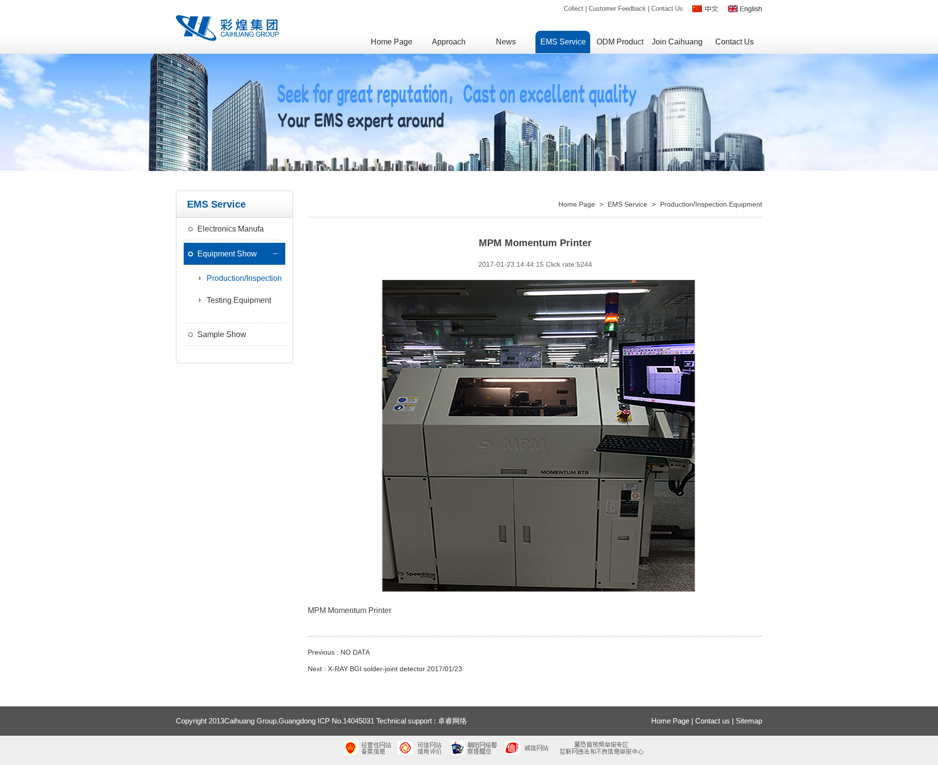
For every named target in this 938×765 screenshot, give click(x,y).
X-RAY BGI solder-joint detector (376, 669)
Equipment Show (227, 254)
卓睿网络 (452, 721)
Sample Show (221, 334)
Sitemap (749, 721)
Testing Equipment (239, 300)
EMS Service (627, 204)
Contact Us (667, 8)
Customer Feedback (617, 8)
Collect (573, 8)
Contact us (712, 721)
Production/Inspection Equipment (711, 204)
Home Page (576, 204)
